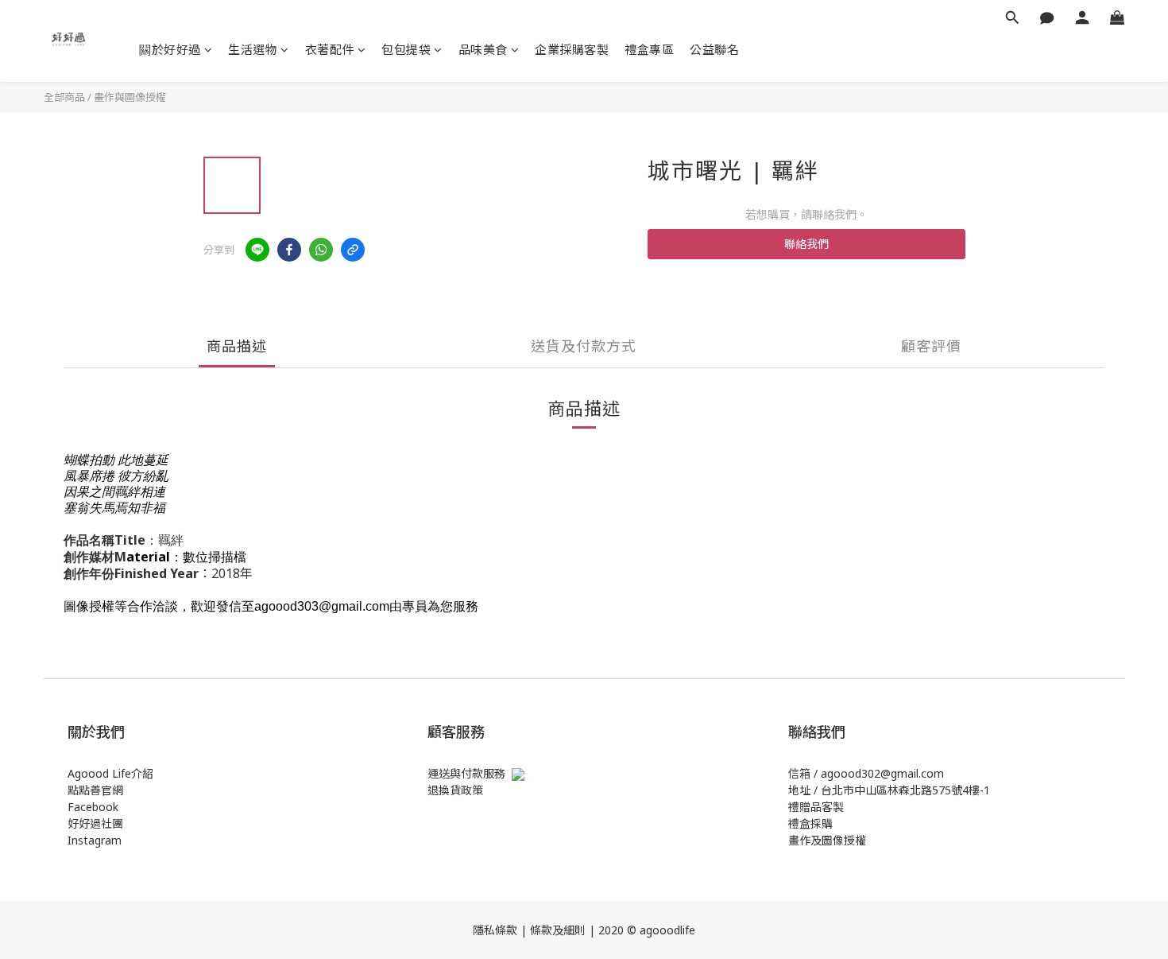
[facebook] (289, 250)
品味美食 (483, 49)
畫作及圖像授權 (827, 840)
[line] (257, 250)
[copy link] (353, 250)
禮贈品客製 (816, 806)
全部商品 (64, 97)
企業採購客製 (572, 49)
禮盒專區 (649, 49)
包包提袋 (406, 49)
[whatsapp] (321, 250)
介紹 (142, 773)
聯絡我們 (806, 243)
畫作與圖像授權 (130, 97)
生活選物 (252, 49)
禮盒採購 (810, 823)
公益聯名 (714, 49)
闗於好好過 (170, 49)
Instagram (95, 840)
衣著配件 (329, 49)
